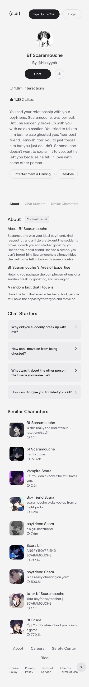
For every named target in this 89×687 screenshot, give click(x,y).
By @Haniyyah (44, 62)
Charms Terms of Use (69, 669)
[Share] (59, 74)
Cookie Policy (14, 669)
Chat (38, 74)
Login (72, 14)
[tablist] (44, 197)
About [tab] (14, 204)
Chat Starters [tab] (35, 204)
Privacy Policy (30, 669)
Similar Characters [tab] (65, 204)
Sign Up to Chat (44, 14)
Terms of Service (47, 669)
